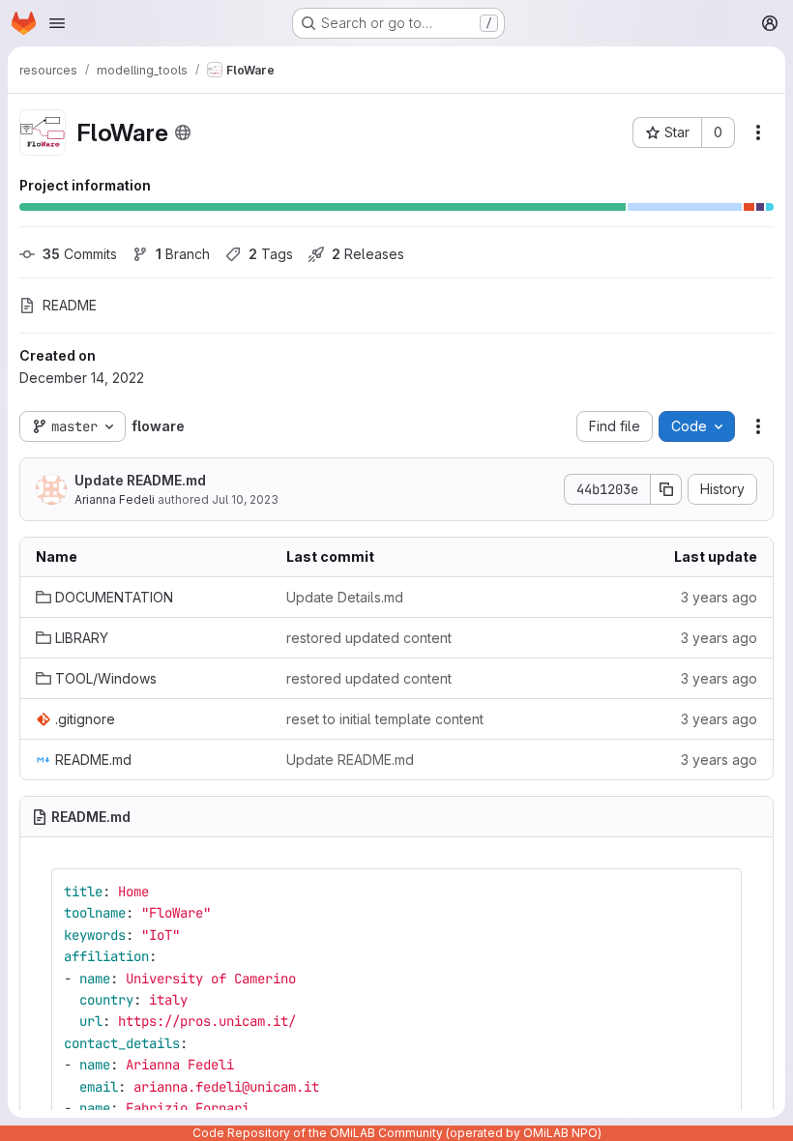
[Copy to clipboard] (718, 891)
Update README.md (140, 480)
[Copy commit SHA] (666, 489)
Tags (271, 254)
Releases (368, 254)
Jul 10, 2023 (245, 499)
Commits (80, 254)
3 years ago (719, 597)
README (70, 305)
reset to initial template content (385, 719)
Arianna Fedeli (114, 499)
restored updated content (369, 637)
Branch (183, 254)
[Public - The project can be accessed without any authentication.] (183, 132)
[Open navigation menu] (57, 23)
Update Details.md (344, 597)
